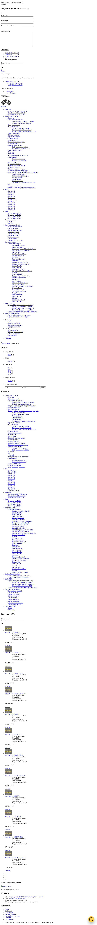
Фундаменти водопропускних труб (23, 182)
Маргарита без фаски (19, 291)
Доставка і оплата (14, 333)
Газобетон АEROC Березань (17, 111)
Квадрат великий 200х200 (20, 264)
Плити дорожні (13, 143)
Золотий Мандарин (14, 244)
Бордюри (11, 118)
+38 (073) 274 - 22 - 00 (12, 56)
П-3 (9, 371)
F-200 (10, 381)
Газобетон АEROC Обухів (16, 113)
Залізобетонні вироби (11, 116)
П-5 (9, 374)
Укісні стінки (16, 179)
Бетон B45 (11, 191)
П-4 (9, 373)
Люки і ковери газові (15, 230)
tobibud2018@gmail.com (17, 898)
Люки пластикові (14, 233)
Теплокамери (12, 157)
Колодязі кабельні (14, 125)
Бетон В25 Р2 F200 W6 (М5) (14, 755)
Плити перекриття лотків (16, 169)
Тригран (15, 298)
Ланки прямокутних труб (20, 176)
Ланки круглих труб (18, 174)
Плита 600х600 (17, 301)
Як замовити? (12, 335)
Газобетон (8, 109)
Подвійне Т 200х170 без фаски (22, 271)
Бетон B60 (11, 196)
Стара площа (16, 252)
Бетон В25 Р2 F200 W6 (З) (13, 734)
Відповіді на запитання (15, 332)
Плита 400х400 (17, 266)
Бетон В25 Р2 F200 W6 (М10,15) (15, 775)
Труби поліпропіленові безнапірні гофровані (22, 311)
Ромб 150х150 (16, 267)
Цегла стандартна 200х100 (20, 250)
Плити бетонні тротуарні (16, 142)
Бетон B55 (11, 194)
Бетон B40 (11, 210)
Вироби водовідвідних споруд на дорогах (21, 187)
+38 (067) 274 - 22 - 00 (12, 53)
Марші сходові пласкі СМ (20, 128)
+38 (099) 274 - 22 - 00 (12, 54)
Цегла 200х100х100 (18, 300)
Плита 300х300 (17, 296)
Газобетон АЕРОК (14, 323)
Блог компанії (9, 919)
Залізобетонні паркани (15, 120)
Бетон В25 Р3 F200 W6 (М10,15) (15, 857)
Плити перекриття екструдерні (18, 170)
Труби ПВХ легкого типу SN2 (22, 306)
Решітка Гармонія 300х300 (20, 276)
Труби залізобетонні (14, 164)
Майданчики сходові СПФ (20, 148)
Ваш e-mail (4, 21)
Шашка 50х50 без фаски (20, 283)
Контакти (8, 338)
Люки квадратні (13, 232)
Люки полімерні (13, 235)
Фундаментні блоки (14, 186)
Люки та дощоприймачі (12, 225)
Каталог (3, 106)
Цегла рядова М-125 (14, 216)
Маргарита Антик (18, 289)
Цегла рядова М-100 (14, 215)
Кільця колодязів (13, 135)
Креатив (15, 272)
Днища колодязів (13, 133)
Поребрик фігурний (18, 259)
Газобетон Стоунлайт (15, 325)
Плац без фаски (17, 294)
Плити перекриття (14, 167)
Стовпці (11, 153)
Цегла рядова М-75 (14, 213)
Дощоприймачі (13, 228)
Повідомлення (5, 31)
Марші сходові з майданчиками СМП (24, 131)
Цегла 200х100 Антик (19, 284)
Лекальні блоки (17, 177)
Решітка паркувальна (19, 277)
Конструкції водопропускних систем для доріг (23, 172)
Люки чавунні (12, 238)
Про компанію (13, 330)
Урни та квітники (10, 220)
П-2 (9, 369)
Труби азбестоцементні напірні (18, 317)
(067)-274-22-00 (17, 897)
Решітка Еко (16, 279)
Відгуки (7, 337)
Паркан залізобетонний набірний (23, 121)
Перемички (12, 162)
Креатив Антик (17, 288)
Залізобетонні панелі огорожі (21, 123)
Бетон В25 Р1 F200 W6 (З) (13, 653)
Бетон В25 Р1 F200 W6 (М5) (14, 673)
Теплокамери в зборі (18, 159)
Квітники (11, 223)
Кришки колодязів (14, 136)
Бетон (6, 189)
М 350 (10, 361)
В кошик (7, 645)
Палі (9, 184)
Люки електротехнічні (15, 240)
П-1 (9, 367)
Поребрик (15, 257)
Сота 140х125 (16, 281)
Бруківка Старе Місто (19, 254)
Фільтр (43, 387)
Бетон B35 (11, 208)
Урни (10, 221)
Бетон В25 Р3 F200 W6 (12, 796)
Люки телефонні (13, 237)
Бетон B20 (11, 203)
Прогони (11, 152)
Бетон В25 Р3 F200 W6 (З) (13, 816)
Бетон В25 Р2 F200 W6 (12, 714)
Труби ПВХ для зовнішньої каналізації (20, 305)
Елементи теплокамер (19, 160)
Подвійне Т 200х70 (18, 269)
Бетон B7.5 (11, 198)
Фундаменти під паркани (16, 165)
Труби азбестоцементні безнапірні (19, 315)
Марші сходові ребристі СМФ (21, 130)
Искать (3, 63)
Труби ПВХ (8, 303)
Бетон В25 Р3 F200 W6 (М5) (14, 837)
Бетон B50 (11, 193)
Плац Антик (16, 293)
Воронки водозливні (15, 227)
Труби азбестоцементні (12, 313)
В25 (9, 355)
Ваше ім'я (4, 15)
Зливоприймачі (13, 138)
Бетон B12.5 (12, 199)
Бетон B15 (11, 201)
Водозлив (15, 260)
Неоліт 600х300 (17, 274)
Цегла (6, 211)
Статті (7, 328)
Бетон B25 (11, 204)
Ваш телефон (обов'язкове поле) (11, 26)
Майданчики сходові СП (20, 147)
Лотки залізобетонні (14, 150)
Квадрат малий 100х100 (20, 262)
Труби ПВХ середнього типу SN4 (23, 308)
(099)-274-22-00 (38, 897)
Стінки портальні (17, 181)
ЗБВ (9, 321)
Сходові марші (13, 126)
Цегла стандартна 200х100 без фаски (24, 249)
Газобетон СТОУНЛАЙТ (16, 114)
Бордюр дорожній (18, 255)
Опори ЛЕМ (12, 140)
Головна (3, 343)
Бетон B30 (11, 206)
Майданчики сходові (15, 145)
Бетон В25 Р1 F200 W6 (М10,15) (15, 693)
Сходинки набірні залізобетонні (18, 155)
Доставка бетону (13, 490)
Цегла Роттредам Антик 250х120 (22, 286)
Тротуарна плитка (10, 242)
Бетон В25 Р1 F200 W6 (12, 632)
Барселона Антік (17, 247)
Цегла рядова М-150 (14, 218)
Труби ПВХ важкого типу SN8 (22, 310)
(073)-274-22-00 (27, 897)
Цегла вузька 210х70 (18, 245)
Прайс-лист (8, 320)
